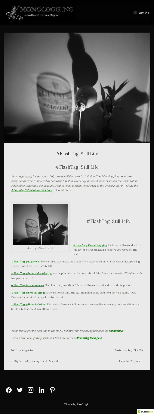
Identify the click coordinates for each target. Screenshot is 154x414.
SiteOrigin (83, 404)
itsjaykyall (34, 261)
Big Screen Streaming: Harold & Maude (36, 361)
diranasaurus (36, 285)
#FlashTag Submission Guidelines (31, 190)
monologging (36, 292)
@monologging (97, 245)
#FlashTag (80, 245)
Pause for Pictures (129, 361)
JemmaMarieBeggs (40, 273)
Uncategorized (25, 350)
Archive (143, 12)
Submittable (116, 330)
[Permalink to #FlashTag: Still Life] (77, 88)
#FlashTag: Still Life (77, 154)
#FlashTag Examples (88, 338)
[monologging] (77, 12)
